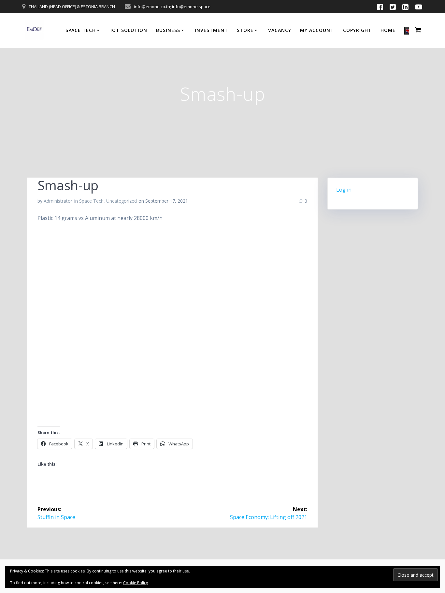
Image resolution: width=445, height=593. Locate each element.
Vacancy (279, 30)
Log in (344, 189)
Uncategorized (121, 201)
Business (168, 30)
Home (387, 30)
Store (245, 30)
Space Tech (80, 30)
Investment (211, 30)
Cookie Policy (135, 583)
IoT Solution (128, 30)
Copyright (357, 30)
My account (317, 30)
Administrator (58, 201)
